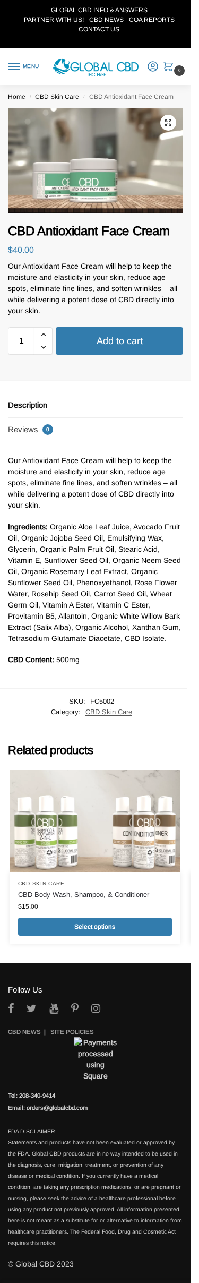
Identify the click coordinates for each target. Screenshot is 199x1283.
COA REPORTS (152, 19)
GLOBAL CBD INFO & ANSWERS (99, 10)
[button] (170, 67)
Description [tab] (27, 404)
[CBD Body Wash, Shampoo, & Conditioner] (95, 821)
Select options (94, 926)
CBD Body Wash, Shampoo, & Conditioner (83, 895)
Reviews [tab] (28, 429)
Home (16, 96)
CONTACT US (99, 29)
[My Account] (152, 67)
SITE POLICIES (72, 1032)
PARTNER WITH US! (54, 19)
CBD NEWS (106, 19)
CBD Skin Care (57, 96)
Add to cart (120, 341)
